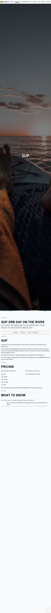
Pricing (23, 332)
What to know (33, 332)
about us (43, 1)
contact (48, 1)
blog (39, 1)
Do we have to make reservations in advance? (18, 400)
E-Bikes (15, 332)
